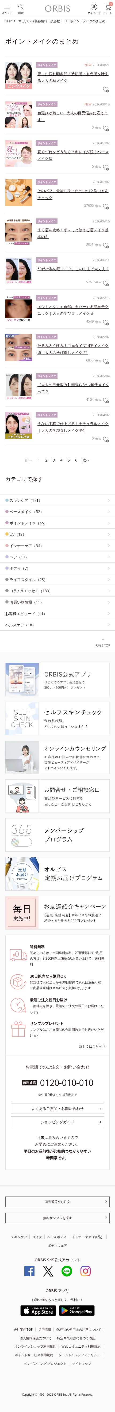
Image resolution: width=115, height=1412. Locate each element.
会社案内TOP (23, 1329)
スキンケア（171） (26, 500)
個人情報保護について (36, 1338)
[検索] (20, 6)
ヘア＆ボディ (57, 1237)
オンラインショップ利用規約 (35, 1346)
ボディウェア (57, 1245)
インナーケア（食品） (88, 1237)
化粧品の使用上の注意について (78, 1329)
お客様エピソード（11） (26, 613)
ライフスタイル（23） (29, 579)
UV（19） (18, 534)
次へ (86, 460)
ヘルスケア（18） (20, 624)
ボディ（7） (20, 568)
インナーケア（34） (27, 545)
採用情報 (44, 1329)
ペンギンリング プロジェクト (45, 1363)
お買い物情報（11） (27, 602)
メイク (37, 1237)
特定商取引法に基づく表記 (76, 1338)
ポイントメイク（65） (29, 522)
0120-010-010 (66, 1082)
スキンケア (19, 1237)
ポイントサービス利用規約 (34, 1355)
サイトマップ (81, 1363)
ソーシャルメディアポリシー (79, 1355)
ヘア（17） (19, 556)
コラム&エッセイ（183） (31, 590)
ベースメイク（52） (27, 511)
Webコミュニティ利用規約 (81, 1346)
